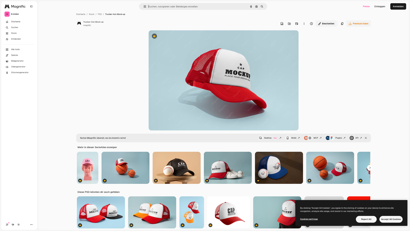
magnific (87, 25)
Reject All (366, 219)
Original (169, 36)
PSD (100, 14)
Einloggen (379, 6)
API (356, 138)
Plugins (338, 138)
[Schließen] (366, 138)
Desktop (270, 138)
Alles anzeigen (109, 147)
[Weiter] (370, 168)
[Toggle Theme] (18, 224)
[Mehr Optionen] (304, 23)
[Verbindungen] (7, 224)
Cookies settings (309, 219)
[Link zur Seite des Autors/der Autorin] (79, 23)
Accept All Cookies (391, 219)
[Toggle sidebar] (31, 6)
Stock (91, 14)
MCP (316, 138)
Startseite (80, 14)
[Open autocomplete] (143, 6)
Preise (366, 6)
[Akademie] (12, 224)
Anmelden (398, 6)
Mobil (293, 138)
